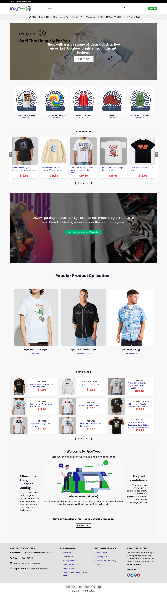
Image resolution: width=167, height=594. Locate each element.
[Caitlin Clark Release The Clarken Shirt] (67, 425)
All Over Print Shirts (71, 16)
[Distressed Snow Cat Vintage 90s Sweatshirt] (53, 151)
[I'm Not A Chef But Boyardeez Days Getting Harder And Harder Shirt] (116, 425)
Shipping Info (101, 556)
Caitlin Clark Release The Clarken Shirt (90, 425)
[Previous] (10, 159)
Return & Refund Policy (106, 560)
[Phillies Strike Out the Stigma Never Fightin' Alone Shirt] (116, 386)
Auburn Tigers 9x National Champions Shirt (41, 385)
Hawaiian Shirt (131, 353)
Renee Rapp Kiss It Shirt (89, 405)
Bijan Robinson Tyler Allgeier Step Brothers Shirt (24, 169)
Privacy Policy (69, 560)
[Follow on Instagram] (131, 575)
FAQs (98, 564)
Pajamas (90, 16)
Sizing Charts (68, 568)
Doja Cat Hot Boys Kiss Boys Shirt (40, 425)
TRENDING (31, 16)
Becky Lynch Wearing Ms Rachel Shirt (41, 405)
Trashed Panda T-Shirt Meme (89, 385)
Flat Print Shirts (48, 16)
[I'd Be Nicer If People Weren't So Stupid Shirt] (116, 406)
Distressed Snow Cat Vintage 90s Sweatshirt (51, 169)
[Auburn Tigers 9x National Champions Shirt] (18, 386)
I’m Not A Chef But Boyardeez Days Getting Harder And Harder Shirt (138, 425)
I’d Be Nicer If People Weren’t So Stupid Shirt (138, 405)
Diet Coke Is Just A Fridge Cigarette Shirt (112, 169)
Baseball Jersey (83, 353)
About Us (67, 552)
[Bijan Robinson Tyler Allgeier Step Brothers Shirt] (24, 151)
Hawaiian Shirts (115, 16)
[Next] (156, 159)
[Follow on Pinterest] (138, 575)
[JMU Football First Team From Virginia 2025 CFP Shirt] (83, 151)
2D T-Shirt (35, 353)
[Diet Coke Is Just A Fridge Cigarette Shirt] (113, 151)
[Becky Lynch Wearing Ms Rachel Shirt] (18, 406)
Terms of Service (70, 564)
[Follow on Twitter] (135, 575)
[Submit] (125, 8)
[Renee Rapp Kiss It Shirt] (67, 406)
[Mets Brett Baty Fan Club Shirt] (143, 151)
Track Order (133, 16)
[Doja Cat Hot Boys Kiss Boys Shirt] (18, 425)
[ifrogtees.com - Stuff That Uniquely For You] (26, 8)
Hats (100, 16)
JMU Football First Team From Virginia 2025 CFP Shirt (82, 170)
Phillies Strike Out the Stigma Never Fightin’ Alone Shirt (137, 385)
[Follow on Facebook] (128, 575)
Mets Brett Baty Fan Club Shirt (142, 169)
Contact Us (68, 556)
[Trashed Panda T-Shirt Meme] (67, 386)
